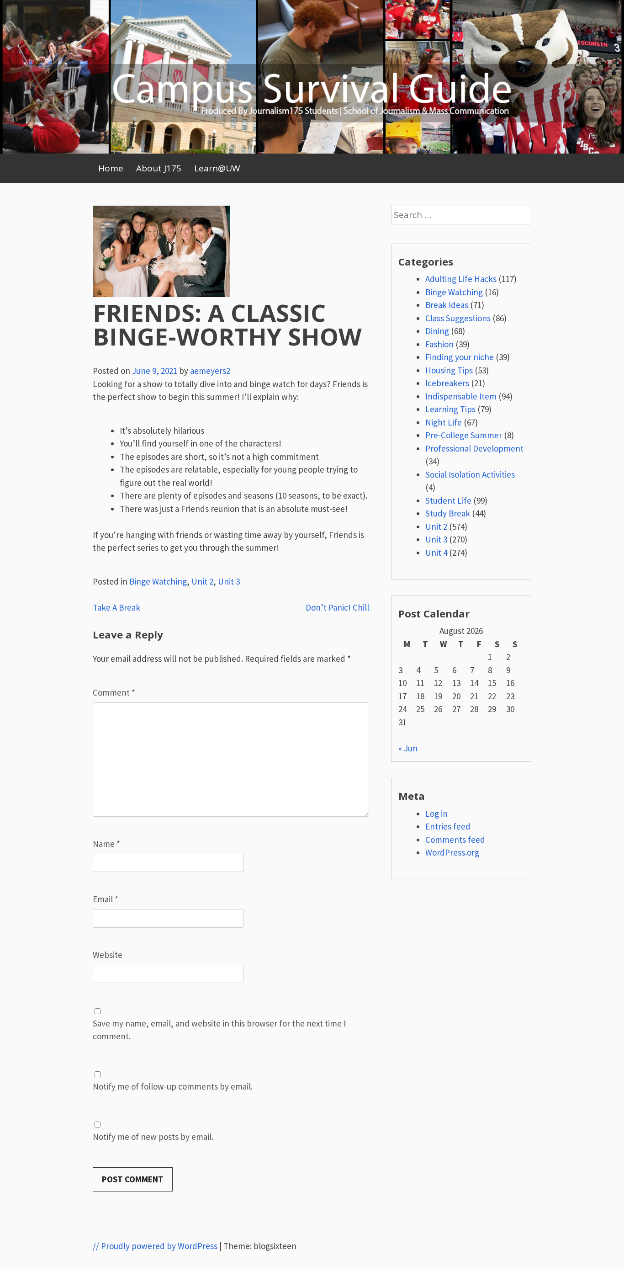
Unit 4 (436, 552)
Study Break (447, 513)
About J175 (158, 168)
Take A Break (116, 607)
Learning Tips (450, 409)
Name (106, 843)
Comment (114, 692)
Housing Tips (449, 370)
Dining (437, 330)
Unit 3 (229, 581)
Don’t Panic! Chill (337, 607)
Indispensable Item (461, 396)
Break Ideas (446, 304)
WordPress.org (452, 852)
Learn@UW (217, 168)
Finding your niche (459, 356)
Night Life (443, 422)
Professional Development (474, 448)
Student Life (448, 500)
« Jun (408, 748)
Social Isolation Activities (470, 474)
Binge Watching (158, 581)
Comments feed (455, 839)
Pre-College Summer (463, 435)
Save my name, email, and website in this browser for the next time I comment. (219, 1030)
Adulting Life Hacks (461, 278)
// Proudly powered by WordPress (155, 1245)
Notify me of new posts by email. (153, 1136)
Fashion (439, 344)
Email (105, 898)
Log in (436, 813)
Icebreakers (447, 383)
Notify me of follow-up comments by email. (173, 1086)
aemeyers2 (210, 370)
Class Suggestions (458, 318)
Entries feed (448, 826)
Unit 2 (202, 581)
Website (107, 954)
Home (110, 168)
